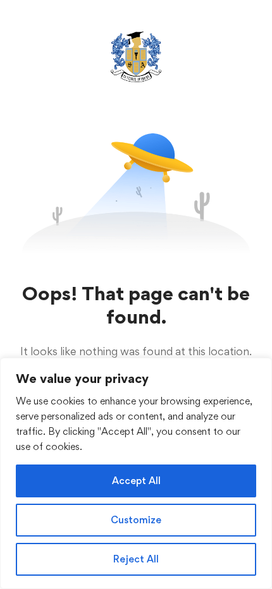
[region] (136, 473)
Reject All (136, 559)
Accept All (136, 481)
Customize (136, 520)
